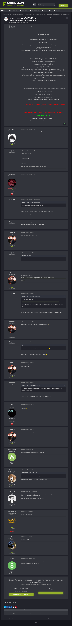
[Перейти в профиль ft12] (12, 545)
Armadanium (12, 511)
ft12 (12, 536)
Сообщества (35, 10)
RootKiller (12, 491)
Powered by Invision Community (36, 623)
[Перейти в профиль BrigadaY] (6, 19)
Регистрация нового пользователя (21, 594)
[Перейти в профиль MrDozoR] (12, 478)
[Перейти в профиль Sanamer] (12, 565)
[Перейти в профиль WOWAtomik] (12, 457)
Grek (12, 404)
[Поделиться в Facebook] (7, 607)
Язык (36, 622)
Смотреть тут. (51, 118)
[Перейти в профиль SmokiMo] (12, 183)
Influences (12, 232)
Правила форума (66, 14)
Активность (14, 10)
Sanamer (12, 558)
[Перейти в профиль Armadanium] (12, 520)
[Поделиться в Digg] (9, 607)
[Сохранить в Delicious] (11, 607)
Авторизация (54, 17)
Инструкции (47, 10)
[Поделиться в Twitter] (5, 607)
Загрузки (24, 10)
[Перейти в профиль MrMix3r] (12, 138)
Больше (58, 10)
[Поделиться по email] (14, 607)
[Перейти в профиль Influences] (12, 240)
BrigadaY (12, 26)
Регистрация (63, 5)
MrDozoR (12, 470)
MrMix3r (12, 129)
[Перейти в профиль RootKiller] (12, 498)
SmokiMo (12, 174)
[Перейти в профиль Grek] (12, 413)
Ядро (27, 22)
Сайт (4, 10)
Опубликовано (28, 26)
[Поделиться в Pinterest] (16, 607)
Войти (50, 592)
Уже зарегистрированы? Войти (50, 5)
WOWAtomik (12, 449)
